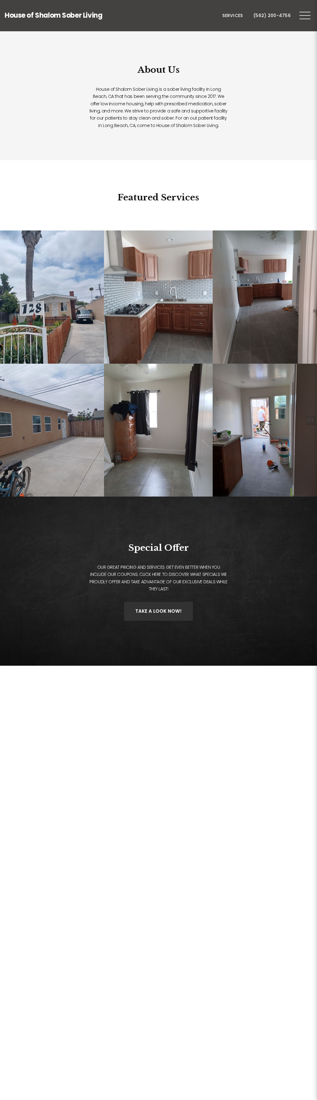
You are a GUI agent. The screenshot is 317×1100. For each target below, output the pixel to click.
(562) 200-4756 (272, 15)
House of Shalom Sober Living (53, 15)
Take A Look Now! (158, 611)
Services (232, 15)
